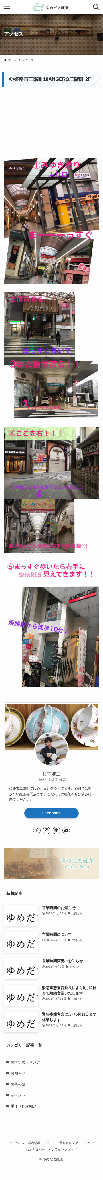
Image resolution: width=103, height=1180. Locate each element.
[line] (56, 830)
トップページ (15, 1143)
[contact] (66, 830)
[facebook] (37, 830)
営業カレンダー (70, 1143)
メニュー (50, 1143)
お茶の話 (18, 1084)
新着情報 (34, 1143)
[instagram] (46, 830)
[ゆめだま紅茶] (51, 7)
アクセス (90, 1143)
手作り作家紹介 (24, 1106)
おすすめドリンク (25, 1062)
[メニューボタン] (7, 7)
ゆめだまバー (35, 1149)
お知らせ (18, 1073)
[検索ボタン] (96, 7)
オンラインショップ (62, 1149)
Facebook (51, 813)
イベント (18, 1095)
